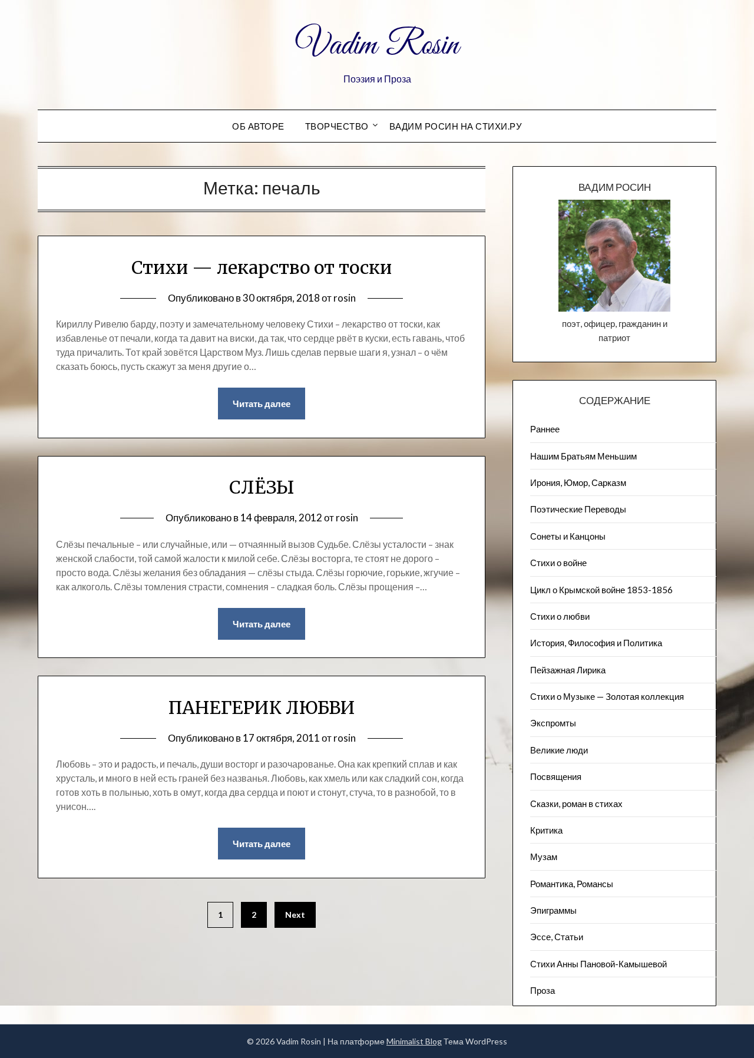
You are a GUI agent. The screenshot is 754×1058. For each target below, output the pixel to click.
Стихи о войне (558, 562)
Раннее (545, 429)
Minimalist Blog (414, 1041)
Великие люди (559, 750)
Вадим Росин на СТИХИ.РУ (455, 126)
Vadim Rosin (377, 46)
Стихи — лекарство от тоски (261, 267)
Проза (542, 990)
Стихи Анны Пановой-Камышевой (598, 963)
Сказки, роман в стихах (576, 803)
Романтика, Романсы (571, 883)
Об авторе (258, 126)
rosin (344, 298)
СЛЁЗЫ (261, 487)
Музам (543, 856)
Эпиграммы (553, 910)
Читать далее (261, 403)
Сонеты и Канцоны (568, 536)
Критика (546, 830)
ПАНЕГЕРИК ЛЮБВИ (261, 707)
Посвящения (555, 776)
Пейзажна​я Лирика (568, 669)
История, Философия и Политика (596, 642)
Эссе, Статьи (556, 936)
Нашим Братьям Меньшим (583, 456)
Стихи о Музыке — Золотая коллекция (607, 696)
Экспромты (553, 723)
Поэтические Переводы (578, 509)
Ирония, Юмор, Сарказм (578, 482)
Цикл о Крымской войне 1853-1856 (601, 589)
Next (295, 915)
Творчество (337, 126)
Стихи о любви (560, 616)
